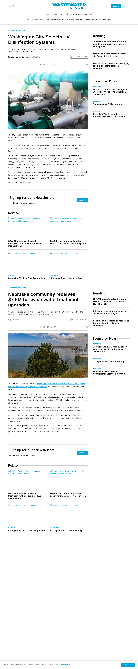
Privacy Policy (65, 664)
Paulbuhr (71, 335)
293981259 (63, 335)
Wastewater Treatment (34, 20)
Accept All (128, 665)
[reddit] (52, 64)
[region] (69, 665)
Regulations (108, 20)
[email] (55, 64)
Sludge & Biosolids (74, 20)
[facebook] (41, 64)
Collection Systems (55, 20)
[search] (13, 6)
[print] (87, 64)
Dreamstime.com (79, 335)
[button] (9, 6)
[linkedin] (44, 64)
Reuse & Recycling (92, 20)
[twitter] (48, 64)
